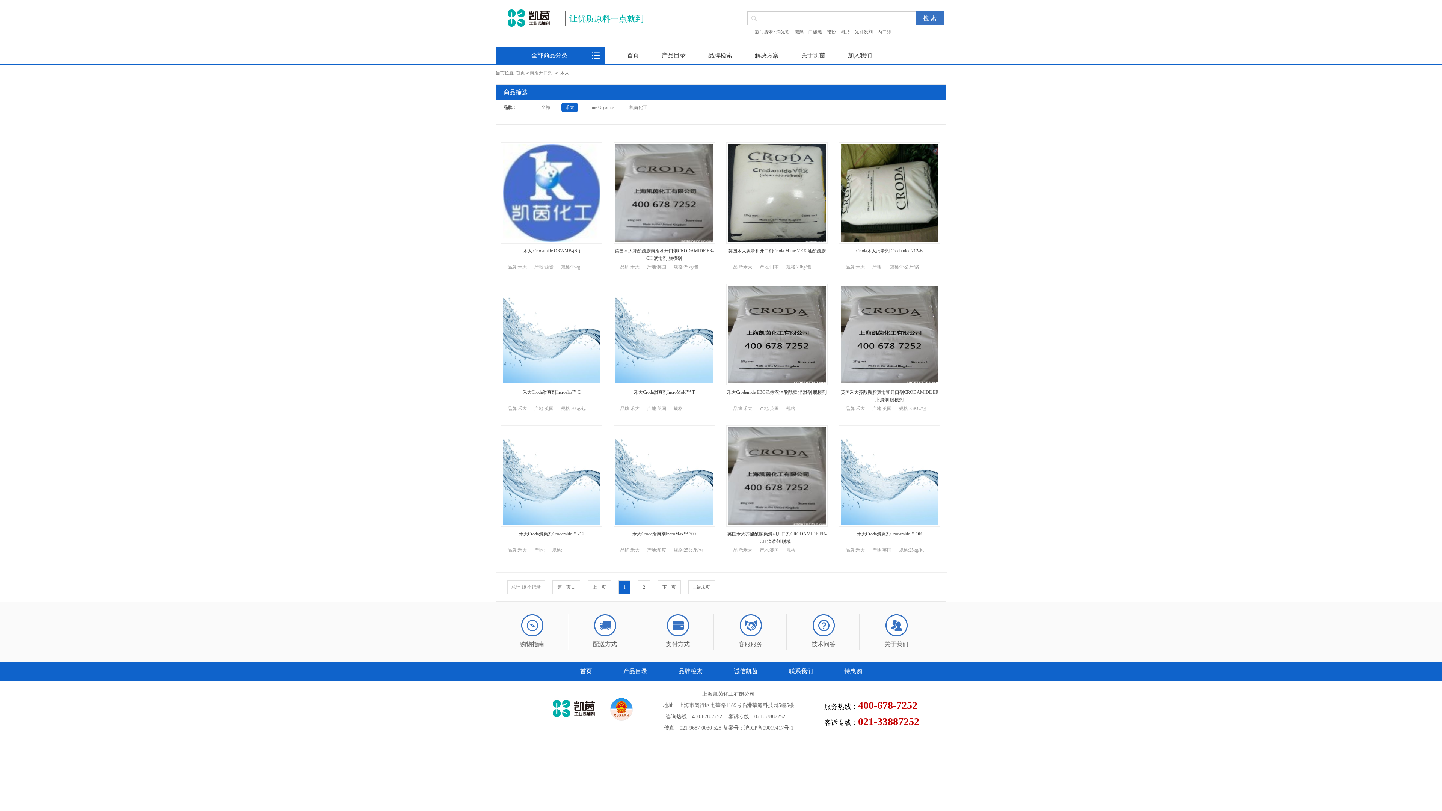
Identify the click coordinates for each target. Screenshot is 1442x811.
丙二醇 (884, 32)
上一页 (599, 587)
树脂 (845, 32)
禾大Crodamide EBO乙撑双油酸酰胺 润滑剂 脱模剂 (777, 392)
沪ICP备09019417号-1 (768, 728)
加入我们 (860, 55)
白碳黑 (815, 32)
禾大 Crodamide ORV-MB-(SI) (551, 250)
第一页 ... (566, 587)
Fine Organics (601, 107)
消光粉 (783, 32)
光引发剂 (864, 32)
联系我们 (801, 671)
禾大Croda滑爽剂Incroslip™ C (552, 392)
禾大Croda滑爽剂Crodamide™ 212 (551, 534)
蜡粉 (831, 32)
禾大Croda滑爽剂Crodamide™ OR (889, 534)
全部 (545, 107)
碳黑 (799, 32)
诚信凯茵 (746, 671)
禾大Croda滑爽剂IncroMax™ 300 (664, 534)
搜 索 (930, 18)
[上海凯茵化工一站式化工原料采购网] (528, 18)
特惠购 (853, 671)
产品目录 (674, 55)
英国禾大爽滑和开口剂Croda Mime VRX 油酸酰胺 (777, 250)
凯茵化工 (638, 107)
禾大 (569, 107)
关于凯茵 (813, 55)
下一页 (669, 587)
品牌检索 (720, 55)
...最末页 (701, 587)
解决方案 (767, 55)
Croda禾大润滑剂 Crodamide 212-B (889, 250)
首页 (633, 55)
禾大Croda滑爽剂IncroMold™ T (664, 392)
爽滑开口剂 (541, 72)
